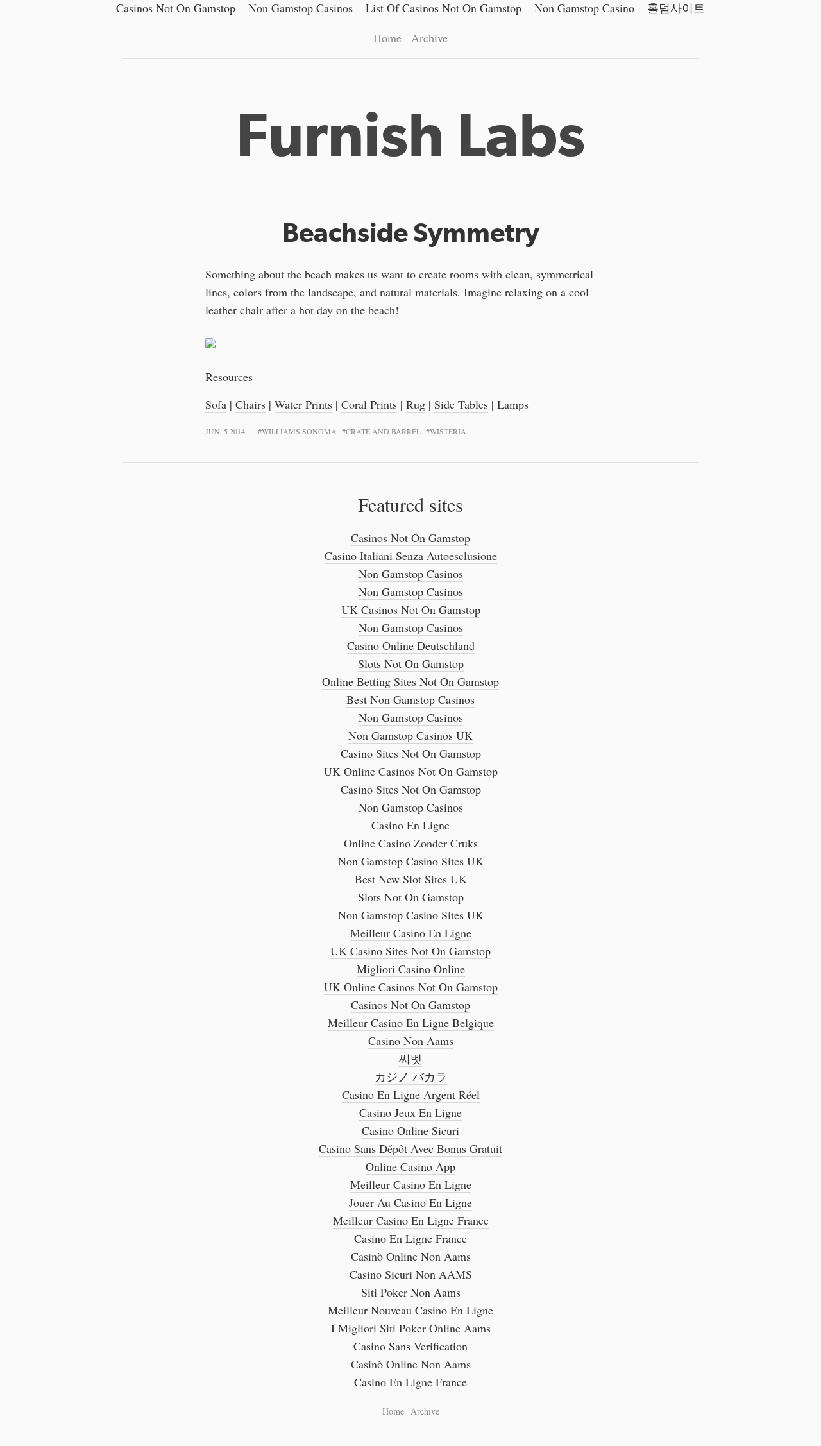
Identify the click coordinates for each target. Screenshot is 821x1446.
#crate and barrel (381, 431)
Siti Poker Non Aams (411, 1292)
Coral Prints (369, 404)
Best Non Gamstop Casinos (410, 699)
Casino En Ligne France (410, 1238)
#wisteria (446, 431)
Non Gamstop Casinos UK (410, 735)
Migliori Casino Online (411, 968)
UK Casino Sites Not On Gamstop (410, 950)
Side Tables (461, 404)
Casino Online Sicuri (410, 1130)
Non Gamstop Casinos (411, 573)
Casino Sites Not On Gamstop (411, 753)
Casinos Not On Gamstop (410, 537)
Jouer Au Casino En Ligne (410, 1202)
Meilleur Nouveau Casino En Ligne (410, 1310)
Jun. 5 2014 (225, 431)
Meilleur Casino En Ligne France (411, 1220)
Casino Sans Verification (410, 1346)
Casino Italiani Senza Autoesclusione (411, 555)
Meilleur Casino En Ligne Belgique (411, 1022)
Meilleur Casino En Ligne (410, 932)
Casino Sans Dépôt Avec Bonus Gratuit (410, 1148)
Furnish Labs (410, 134)
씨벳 (410, 1058)
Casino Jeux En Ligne (410, 1112)
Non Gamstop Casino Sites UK (411, 861)
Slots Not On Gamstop (411, 663)
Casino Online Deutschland (411, 645)
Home (387, 38)
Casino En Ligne (410, 825)
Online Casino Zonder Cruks (411, 843)
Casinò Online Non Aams (411, 1256)
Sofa (215, 404)
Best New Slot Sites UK (411, 879)
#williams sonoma (297, 431)
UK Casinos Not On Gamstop (410, 609)
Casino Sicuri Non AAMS (411, 1274)
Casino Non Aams (410, 1040)
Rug (415, 404)
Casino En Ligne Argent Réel (411, 1094)
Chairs (250, 404)
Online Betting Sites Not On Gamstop (410, 681)
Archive (429, 38)
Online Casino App (410, 1166)
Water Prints (303, 404)
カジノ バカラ (411, 1076)
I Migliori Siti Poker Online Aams (411, 1328)
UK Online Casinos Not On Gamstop (411, 771)
